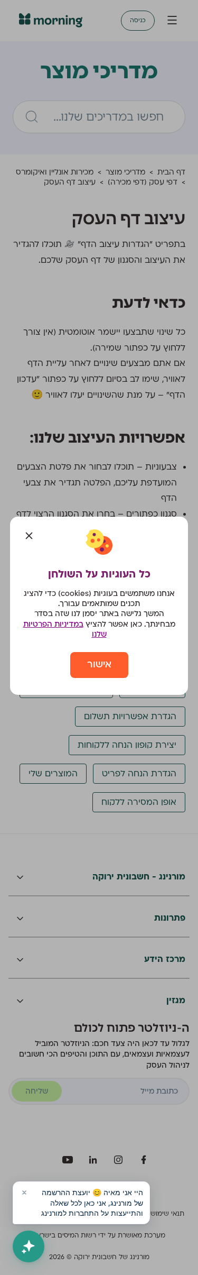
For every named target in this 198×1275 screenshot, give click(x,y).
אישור (99, 664)
